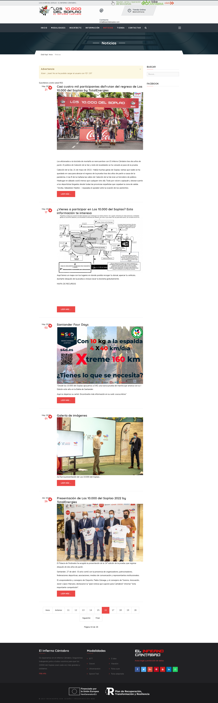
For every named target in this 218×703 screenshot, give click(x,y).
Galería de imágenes (72, 415)
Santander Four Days (73, 324)
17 (113, 610)
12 (76, 610)
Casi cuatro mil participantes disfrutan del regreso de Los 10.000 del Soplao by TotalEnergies (99, 88)
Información (92, 28)
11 (68, 610)
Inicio (44, 28)
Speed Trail (94, 674)
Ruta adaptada (117, 674)
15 (98, 610)
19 (128, 610)
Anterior (58, 610)
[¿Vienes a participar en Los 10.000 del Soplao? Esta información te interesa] (100, 244)
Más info (42, 673)
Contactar (134, 28)
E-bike (114, 658)
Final (98, 618)
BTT (91, 658)
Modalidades (58, 28)
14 (91, 610)
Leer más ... (66, 194)
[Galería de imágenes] (100, 446)
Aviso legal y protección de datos (149, 660)
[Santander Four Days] (100, 355)
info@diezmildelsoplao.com (109, 22)
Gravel (92, 663)
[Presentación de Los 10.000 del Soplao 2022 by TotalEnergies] (100, 532)
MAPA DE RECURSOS (66, 284)
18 (120, 610)
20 (135, 610)
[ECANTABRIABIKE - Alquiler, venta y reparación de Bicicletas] (145, 2)
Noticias (108, 28)
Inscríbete (75, 28)
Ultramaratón (94, 668)
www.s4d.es (120, 394)
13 (83, 610)
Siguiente (86, 618)
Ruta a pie (115, 668)
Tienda (121, 28)
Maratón (114, 663)
